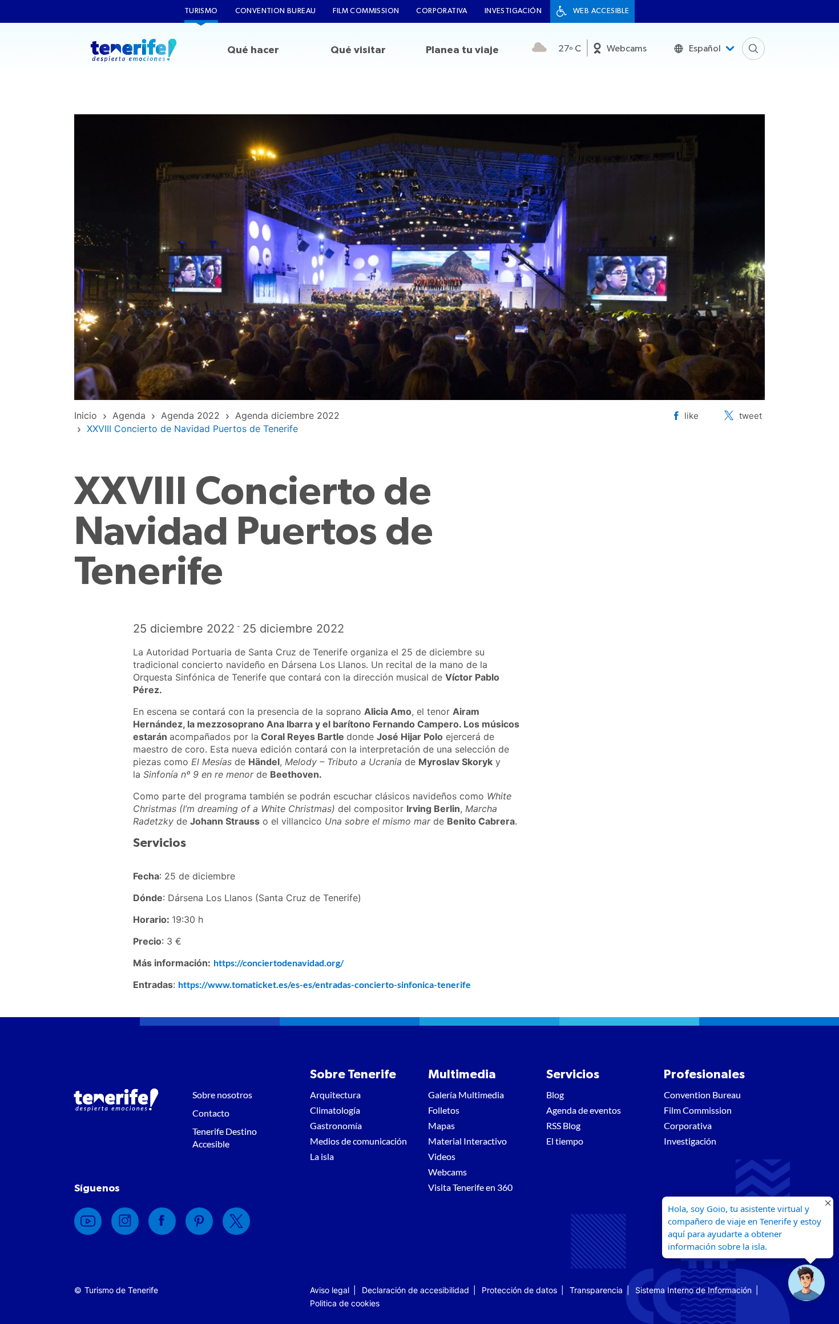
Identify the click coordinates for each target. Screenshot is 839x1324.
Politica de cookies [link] (345, 1303)
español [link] (705, 48)
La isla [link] (322, 1156)
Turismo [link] (201, 11)
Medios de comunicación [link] (358, 1140)
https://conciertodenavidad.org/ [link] (278, 962)
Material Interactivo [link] (467, 1140)
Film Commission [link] (366, 11)
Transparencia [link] (596, 1290)
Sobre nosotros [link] (222, 1094)
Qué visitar (358, 50)
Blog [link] (555, 1094)
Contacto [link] (210, 1112)
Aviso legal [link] (329, 1290)
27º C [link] (569, 48)
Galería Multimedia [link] (466, 1094)
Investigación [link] (513, 11)
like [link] (691, 415)
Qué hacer (253, 50)
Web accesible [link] (601, 11)
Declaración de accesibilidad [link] (415, 1290)
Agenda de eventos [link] (583, 1110)
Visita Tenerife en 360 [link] (470, 1187)
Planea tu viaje (462, 50)
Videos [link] (441, 1156)
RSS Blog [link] (563, 1125)
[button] (806, 1283)
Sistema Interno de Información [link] (693, 1290)
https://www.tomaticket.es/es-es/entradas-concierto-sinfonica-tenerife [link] (324, 984)
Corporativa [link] (441, 11)
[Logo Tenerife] (133, 52)
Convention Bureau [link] (275, 11)
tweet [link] (750, 415)
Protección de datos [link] (519, 1290)
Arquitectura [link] (335, 1094)
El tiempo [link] (564, 1140)
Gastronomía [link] (336, 1125)
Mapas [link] (441, 1125)
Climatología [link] (335, 1110)
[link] (85, 415)
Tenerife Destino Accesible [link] (224, 1137)
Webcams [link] (627, 48)
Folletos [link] (443, 1110)
